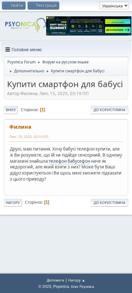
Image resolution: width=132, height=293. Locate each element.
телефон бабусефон (69, 161)
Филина (20, 126)
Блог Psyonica (82, 287)
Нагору (13, 202)
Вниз (11, 109)
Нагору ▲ (76, 280)
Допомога (55, 280)
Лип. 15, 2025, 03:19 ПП (28, 136)
